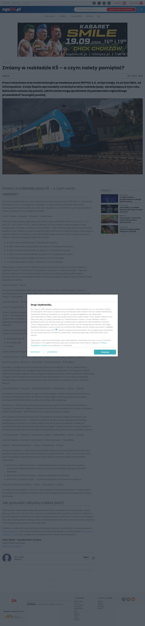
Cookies (44, 345)
